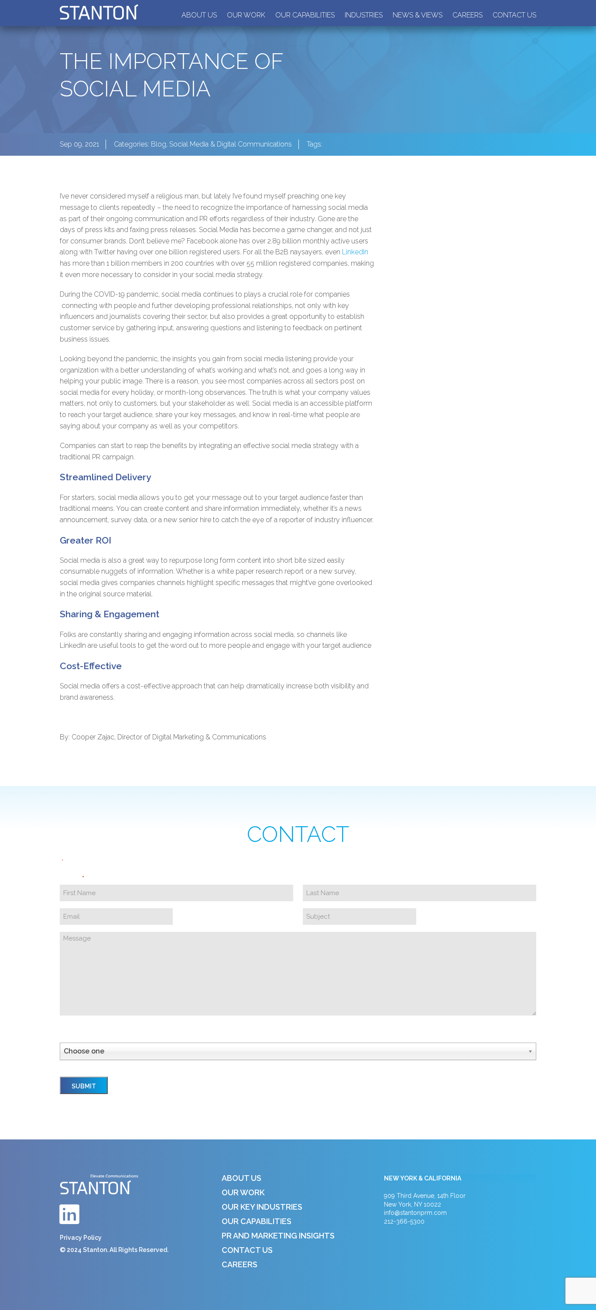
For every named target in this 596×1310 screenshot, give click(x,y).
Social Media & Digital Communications (230, 144)
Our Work (246, 15)
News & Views (417, 15)
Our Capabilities (305, 15)
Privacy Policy (81, 1237)
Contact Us (514, 15)
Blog (158, 144)
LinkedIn (355, 252)
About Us (199, 15)
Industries (364, 15)
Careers (467, 15)
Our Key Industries (262, 1206)
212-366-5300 (404, 1221)
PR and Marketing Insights (278, 1235)
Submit (84, 1086)
